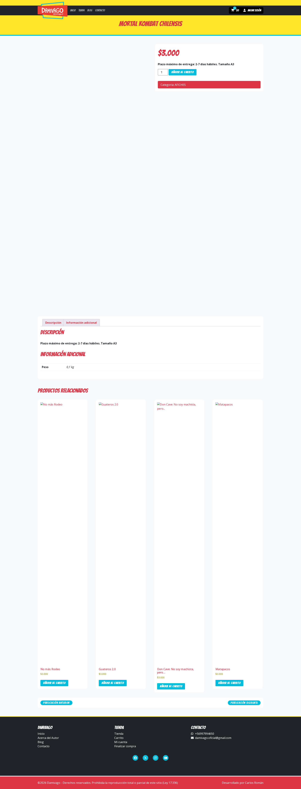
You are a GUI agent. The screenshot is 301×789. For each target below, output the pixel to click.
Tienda (118, 734)
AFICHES (180, 85)
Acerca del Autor (48, 738)
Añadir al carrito (182, 72)
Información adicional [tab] (81, 323)
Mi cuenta (120, 742)
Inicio (41, 734)
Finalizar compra (125, 746)
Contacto (43, 746)
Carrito (119, 738)
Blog (41, 742)
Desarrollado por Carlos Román (242, 783)
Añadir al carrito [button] (54, 682)
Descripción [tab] (53, 323)
